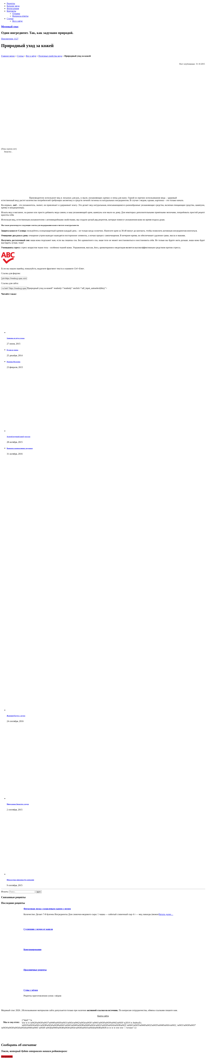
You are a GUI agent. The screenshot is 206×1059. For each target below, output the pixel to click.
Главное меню (8, 56)
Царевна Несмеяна (13, 362)
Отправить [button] (7, 1056)
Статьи (10, 18)
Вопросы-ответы (20, 16)
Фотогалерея (13, 8)
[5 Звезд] (9, 138)
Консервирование (32, 949)
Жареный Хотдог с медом (16, 716)
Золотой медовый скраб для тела (18, 436)
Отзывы (16, 13)
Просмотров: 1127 (9, 39)
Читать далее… (166, 914)
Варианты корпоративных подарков (20, 448)
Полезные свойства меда (50, 56)
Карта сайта (103, 1016)
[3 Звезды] (9, 104)
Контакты (11, 11)
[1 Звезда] (9, 69)
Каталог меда (13, 6)
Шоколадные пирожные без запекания (20, 880)
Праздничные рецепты (35, 970)
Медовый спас (9, 26)
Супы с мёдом (31, 990)
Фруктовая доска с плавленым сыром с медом (47, 909)
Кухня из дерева (12, 350)
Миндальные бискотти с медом (18, 804)
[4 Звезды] (9, 121)
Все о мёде (17, 21)
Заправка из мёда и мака (16, 338)
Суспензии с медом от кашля (38, 929)
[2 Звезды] (9, 86)
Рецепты (11, 3)
